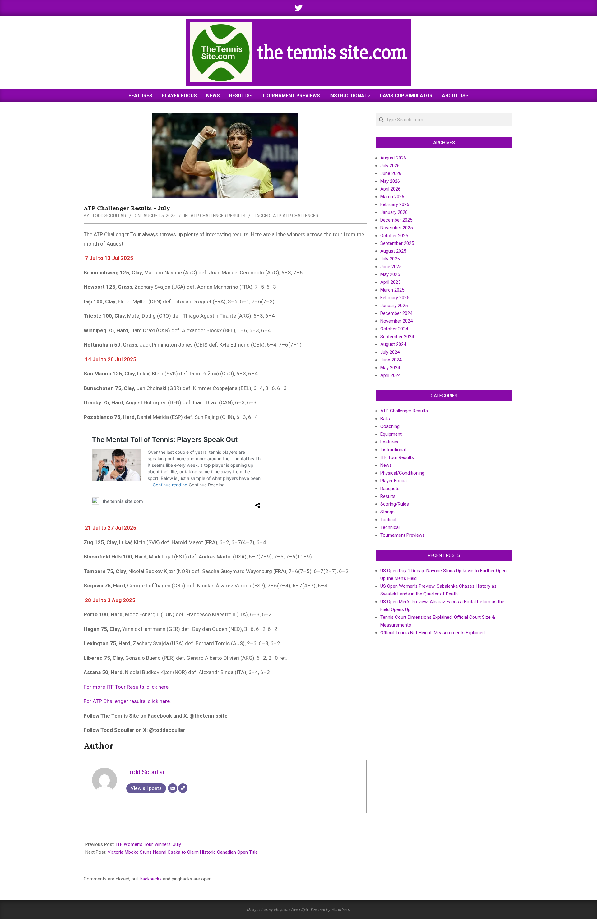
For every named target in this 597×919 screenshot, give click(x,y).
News (386, 465)
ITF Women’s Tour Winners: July (148, 844)
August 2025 (393, 251)
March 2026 (392, 197)
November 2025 (396, 228)
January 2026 (394, 212)
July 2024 (390, 352)
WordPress (340, 909)
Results (388, 496)
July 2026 (390, 165)
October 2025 (394, 235)
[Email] (172, 788)
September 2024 (397, 336)
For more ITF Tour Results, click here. (127, 687)
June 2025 (390, 266)
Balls (385, 418)
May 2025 (390, 274)
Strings (387, 512)
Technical (390, 527)
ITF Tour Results (397, 457)
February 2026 (394, 204)
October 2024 (394, 329)
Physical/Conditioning (402, 473)
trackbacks (150, 879)
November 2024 (396, 321)
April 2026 (390, 189)
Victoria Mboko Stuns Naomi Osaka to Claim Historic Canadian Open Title (183, 852)
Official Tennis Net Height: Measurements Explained (432, 633)
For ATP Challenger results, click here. (127, 701)
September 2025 (397, 243)
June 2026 (390, 173)
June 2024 (390, 360)
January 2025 (394, 305)
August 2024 (393, 344)
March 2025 (392, 290)
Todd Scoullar (109, 215)
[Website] (182, 788)
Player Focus (393, 481)
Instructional (393, 450)
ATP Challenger (300, 215)
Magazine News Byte (291, 909)
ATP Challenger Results (218, 215)
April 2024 (390, 375)
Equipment (391, 434)
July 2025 (390, 259)
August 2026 (393, 158)
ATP (277, 215)
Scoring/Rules (394, 504)
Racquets (390, 488)
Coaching (390, 426)
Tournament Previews (402, 535)
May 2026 (390, 181)
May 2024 (390, 367)
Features (389, 442)
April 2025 (390, 282)
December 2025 (396, 220)
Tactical (388, 519)
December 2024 (396, 313)
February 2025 (394, 298)
